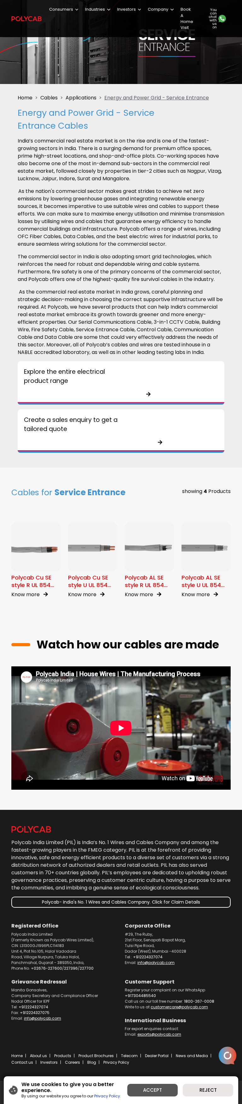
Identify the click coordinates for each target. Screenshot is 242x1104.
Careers (72, 1062)
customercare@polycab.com (179, 1007)
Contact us (22, 1062)
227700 (87, 968)
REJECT (208, 1090)
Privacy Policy (116, 1062)
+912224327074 (148, 957)
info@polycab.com (156, 962)
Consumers (61, 9)
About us (38, 1055)
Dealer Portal (157, 1055)
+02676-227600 (46, 968)
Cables (49, 97)
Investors (126, 9)
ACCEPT (152, 1090)
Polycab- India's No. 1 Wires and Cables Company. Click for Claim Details (121, 902)
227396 (71, 968)
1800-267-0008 (199, 1001)
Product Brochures (96, 1055)
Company (158, 9)
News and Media (192, 1055)
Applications (81, 97)
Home (25, 97)
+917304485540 (140, 995)
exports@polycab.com (159, 1034)
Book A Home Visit (187, 18)
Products (62, 1055)
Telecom (129, 1055)
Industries (95, 9)
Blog (91, 1062)
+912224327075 (34, 1012)
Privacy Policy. (107, 1096)
